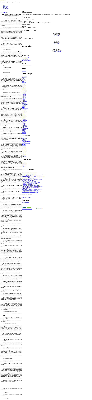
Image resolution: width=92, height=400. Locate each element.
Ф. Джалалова (24, 163)
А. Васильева (24, 90)
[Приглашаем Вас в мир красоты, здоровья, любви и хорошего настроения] (39, 208)
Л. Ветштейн (24, 91)
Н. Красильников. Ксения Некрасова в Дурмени (30, 187)
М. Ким (23, 107)
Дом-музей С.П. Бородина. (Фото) (28, 180)
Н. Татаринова (24, 149)
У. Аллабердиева (25, 162)
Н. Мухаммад (24, 112)
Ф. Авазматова (24, 161)
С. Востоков (24, 94)
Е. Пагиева (24, 117)
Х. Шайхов (24, 156)
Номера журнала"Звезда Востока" (25, 59)
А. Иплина (24, 103)
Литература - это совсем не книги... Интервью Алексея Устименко (34, 174)
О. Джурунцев (24, 100)
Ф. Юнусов (24, 132)
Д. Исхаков (24, 146)
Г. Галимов (24, 95)
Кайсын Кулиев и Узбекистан (27, 177)
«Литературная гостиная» (26, 65)
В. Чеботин (24, 155)
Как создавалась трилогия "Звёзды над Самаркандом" (31, 191)
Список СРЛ (5, 7)
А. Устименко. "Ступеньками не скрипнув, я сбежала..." (32, 189)
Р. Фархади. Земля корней (26, 188)
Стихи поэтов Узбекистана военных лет (29, 172)
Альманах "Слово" (25, 57)
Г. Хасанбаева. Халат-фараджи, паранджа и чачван (31, 182)
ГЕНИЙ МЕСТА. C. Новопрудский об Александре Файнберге (33, 176)
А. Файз (23, 124)
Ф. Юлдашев (24, 131)
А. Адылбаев (24, 77)
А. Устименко (24, 151)
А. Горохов (24, 96)
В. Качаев (23, 106)
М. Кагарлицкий (25, 104)
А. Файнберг (24, 154)
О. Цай (23, 127)
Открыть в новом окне (57, 51)
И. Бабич (23, 83)
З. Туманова (24, 150)
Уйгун (23, 122)
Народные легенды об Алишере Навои (29, 181)
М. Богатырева (24, 85)
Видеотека (24, 71)
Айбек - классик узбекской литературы (29, 173)
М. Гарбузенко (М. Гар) (26, 143)
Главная (4, 5)
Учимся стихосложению (26, 197)
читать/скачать (56, 35)
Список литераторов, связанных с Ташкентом (30, 171)
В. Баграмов (24, 139)
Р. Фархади (24, 153)
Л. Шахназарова (25, 128)
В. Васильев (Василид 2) (26, 141)
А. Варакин (24, 140)
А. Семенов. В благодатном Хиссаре (28, 184)
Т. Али (23, 78)
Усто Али (23, 79)
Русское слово (3, 0)
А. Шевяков (24, 129)
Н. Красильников (25, 108)
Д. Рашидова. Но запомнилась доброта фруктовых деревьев (32, 186)
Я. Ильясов (24, 145)
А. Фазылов (24, 152)
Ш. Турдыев (24, 121)
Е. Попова (23, 165)
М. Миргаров (24, 109)
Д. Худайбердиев (25, 126)
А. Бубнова (24, 87)
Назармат (23, 113)
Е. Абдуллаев (24, 76)
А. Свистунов (24, 120)
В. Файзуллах (24, 125)
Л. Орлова (23, 115)
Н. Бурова (23, 88)
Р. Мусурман (24, 111)
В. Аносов (24, 80)
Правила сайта (5, 6)
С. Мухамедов (24, 148)
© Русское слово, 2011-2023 (27, 209)
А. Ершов (23, 144)
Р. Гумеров (24, 98)
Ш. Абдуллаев (24, 138)
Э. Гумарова (24, 97)
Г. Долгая (23, 99)
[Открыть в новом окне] (56, 48)
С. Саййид (24, 119)
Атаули (23, 81)
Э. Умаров (23, 123)
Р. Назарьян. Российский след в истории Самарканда (31, 175)
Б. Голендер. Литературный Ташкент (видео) (30, 192)
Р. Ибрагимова (24, 101)
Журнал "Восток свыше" (26, 60)
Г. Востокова (24, 142)
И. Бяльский (24, 89)
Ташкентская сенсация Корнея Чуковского (29, 178)
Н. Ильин (23, 102)
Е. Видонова (24, 92)
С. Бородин (24, 86)
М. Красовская (24, 164)
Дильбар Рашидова (3, 12)
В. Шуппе (23, 166)
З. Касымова (24, 105)
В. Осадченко (24, 116)
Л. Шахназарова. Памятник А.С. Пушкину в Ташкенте (32, 179)
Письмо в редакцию (25, 202)
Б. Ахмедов (24, 82)
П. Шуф (23, 130)
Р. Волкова (24, 93)
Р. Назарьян (24, 114)
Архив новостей (6, 8)
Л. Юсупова (24, 133)
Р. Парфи (23, 118)
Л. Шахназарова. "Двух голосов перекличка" (30, 190)
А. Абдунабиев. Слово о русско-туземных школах (31, 185)
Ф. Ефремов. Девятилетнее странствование (29, 183)
